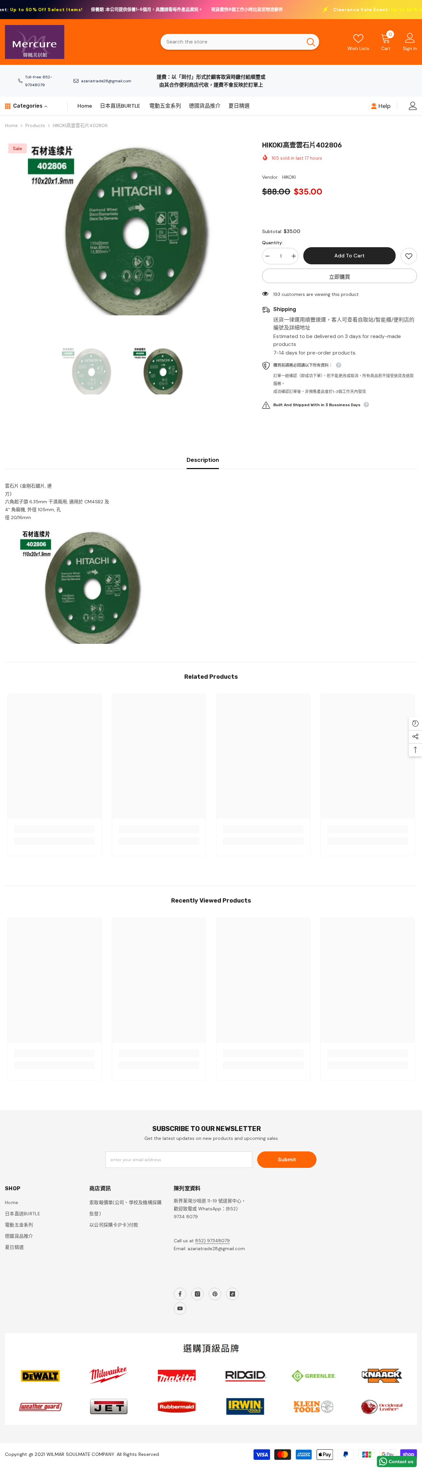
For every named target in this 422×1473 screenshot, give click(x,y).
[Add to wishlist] (409, 256)
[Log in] (413, 106)
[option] (123, 228)
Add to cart (349, 255)
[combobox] (231, 42)
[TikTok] (232, 1294)
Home (11, 125)
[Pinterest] (215, 1294)
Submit (287, 1159)
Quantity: (272, 243)
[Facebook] (180, 1294)
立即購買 (339, 277)
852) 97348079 (212, 1241)
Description (203, 460)
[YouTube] (180, 1308)
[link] (54, 829)
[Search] (240, 42)
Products (35, 125)
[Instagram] (197, 1294)
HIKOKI (289, 177)
